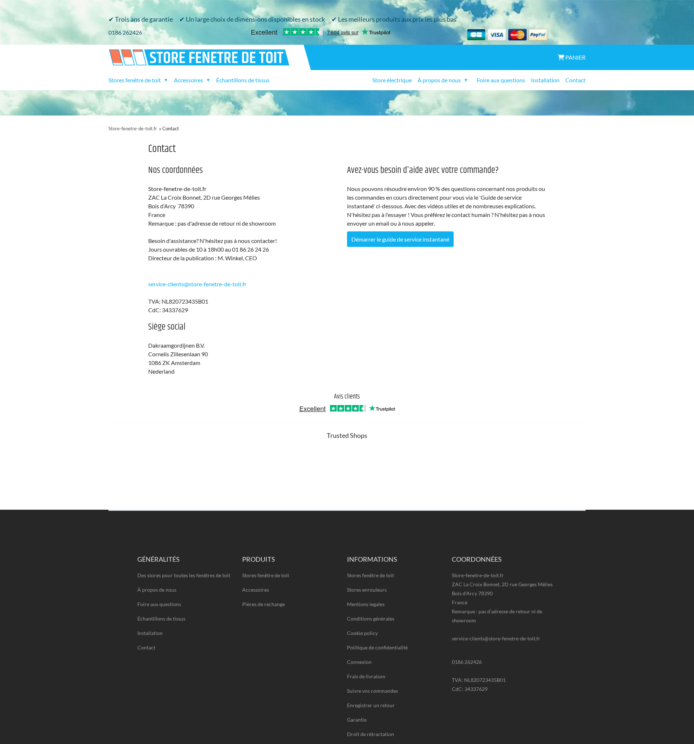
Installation (545, 80)
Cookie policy (362, 633)
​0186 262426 (125, 32)
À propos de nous (156, 590)
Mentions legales (366, 604)
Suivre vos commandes (372, 691)
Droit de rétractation (370, 734)
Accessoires (255, 590)
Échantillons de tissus (243, 80)
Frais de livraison (366, 676)
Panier (575, 57)
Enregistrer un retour (371, 705)
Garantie (357, 720)
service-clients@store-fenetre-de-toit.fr (197, 283)
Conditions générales (370, 618)
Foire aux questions (501, 80)
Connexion (359, 662)
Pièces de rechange (263, 604)
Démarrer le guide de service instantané (400, 239)
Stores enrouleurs (367, 590)
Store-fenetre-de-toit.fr (132, 128)
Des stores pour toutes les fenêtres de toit (183, 575)
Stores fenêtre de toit (265, 575)
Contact (575, 80)
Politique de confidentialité (377, 647)
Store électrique (392, 80)
